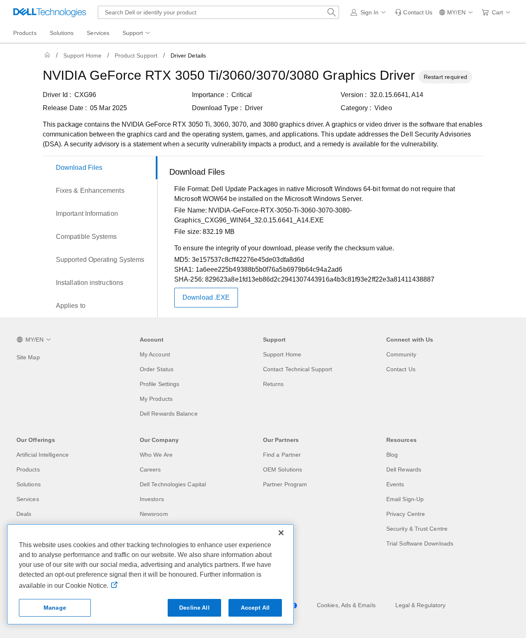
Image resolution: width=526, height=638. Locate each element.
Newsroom (154, 514)
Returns (273, 384)
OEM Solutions (282, 469)
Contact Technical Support (297, 369)
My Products (156, 398)
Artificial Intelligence (42, 454)
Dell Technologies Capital (173, 484)
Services (27, 499)
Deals (23, 514)
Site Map (28, 357)
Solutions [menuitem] (62, 33)
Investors (152, 499)
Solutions (28, 484)
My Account (155, 354)
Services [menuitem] (98, 33)
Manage (55, 607)
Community (401, 354)
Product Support (136, 55)
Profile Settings (159, 384)
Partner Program (285, 484)
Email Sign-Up (405, 499)
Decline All (194, 607)
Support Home (82, 55)
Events (395, 484)
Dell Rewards (403, 469)
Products (28, 469)
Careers (150, 469)
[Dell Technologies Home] (50, 12)
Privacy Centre (405, 514)
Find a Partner (282, 454)
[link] (414, 12)
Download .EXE (206, 297)
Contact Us (400, 369)
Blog (392, 454)
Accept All (255, 607)
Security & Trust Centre (417, 528)
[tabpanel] (323, 238)
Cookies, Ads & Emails (346, 605)
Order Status (156, 369)
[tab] (100, 167)
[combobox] (218, 12)
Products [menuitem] (25, 33)
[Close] (281, 533)
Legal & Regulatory (420, 605)
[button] (369, 12)
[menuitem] (137, 33)
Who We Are (156, 454)
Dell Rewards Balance (169, 413)
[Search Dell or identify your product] (331, 12)
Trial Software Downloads (419, 543)
